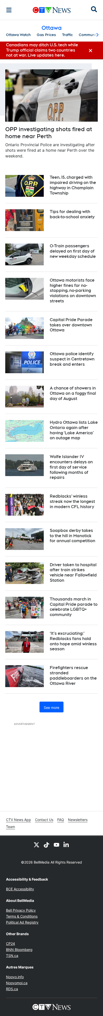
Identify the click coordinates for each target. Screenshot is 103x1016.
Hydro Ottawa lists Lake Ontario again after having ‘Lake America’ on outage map (74, 430)
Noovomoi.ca (17, 983)
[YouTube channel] (57, 845)
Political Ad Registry (22, 922)
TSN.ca (12, 955)
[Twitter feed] (37, 845)
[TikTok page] (47, 845)
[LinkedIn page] (67, 845)
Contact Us (44, 820)
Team (10, 827)
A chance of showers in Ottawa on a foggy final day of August (73, 393)
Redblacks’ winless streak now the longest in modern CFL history (72, 501)
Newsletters (78, 820)
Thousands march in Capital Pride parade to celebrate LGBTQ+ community (74, 607)
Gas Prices (46, 35)
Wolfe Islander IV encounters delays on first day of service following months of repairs (71, 467)
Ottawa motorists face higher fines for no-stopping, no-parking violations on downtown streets (73, 290)
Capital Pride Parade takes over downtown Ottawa (71, 325)
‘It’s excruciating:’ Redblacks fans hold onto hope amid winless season (73, 641)
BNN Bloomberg (19, 949)
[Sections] (9, 10)
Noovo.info (15, 977)
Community (89, 35)
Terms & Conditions (22, 916)
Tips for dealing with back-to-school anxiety (72, 214)
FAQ (60, 820)
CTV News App (18, 820)
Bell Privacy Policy (21, 910)
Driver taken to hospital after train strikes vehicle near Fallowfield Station (73, 572)
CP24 (10, 943)
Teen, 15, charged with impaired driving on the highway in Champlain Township (73, 185)
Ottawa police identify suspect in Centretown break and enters (72, 359)
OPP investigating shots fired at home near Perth (48, 133)
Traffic (67, 35)
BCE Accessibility (20, 889)
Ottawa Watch (18, 35)
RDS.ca (12, 989)
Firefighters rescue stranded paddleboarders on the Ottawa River (73, 675)
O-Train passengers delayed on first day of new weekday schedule (73, 251)
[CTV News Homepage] (51, 10)
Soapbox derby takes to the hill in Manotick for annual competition (72, 535)
